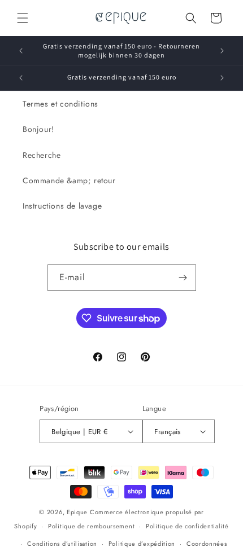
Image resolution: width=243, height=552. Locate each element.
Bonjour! (38, 129)
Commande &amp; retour (69, 180)
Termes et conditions (60, 103)
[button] (22, 18)
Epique (78, 511)
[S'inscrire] (183, 277)
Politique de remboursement (91, 526)
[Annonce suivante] (222, 50)
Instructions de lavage (62, 205)
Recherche (41, 155)
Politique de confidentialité (187, 526)
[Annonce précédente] (20, 50)
